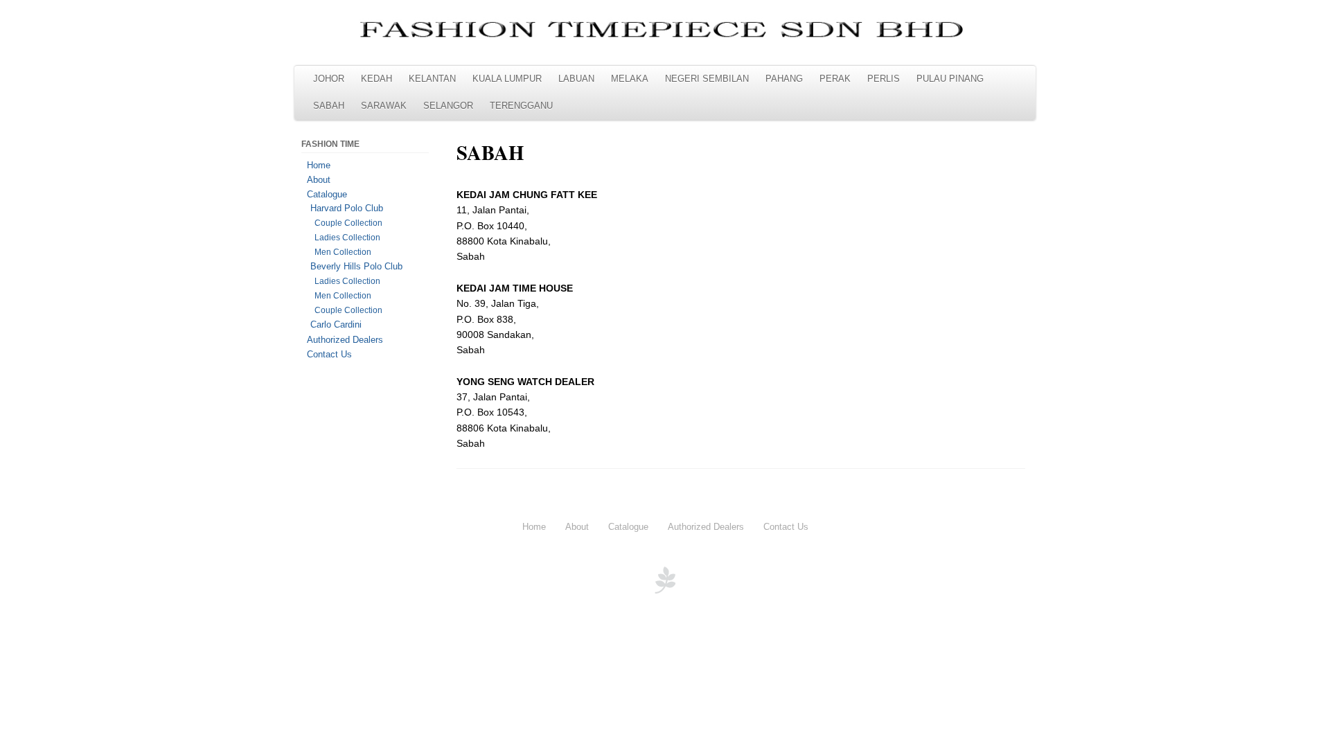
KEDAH (376, 79)
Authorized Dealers (345, 340)
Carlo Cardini (336, 325)
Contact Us (329, 354)
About (318, 180)
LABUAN (576, 79)
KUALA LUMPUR (507, 79)
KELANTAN (432, 79)
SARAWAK (384, 106)
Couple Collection (348, 223)
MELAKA (629, 79)
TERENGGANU (521, 106)
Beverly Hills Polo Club (356, 266)
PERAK (835, 79)
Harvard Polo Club (346, 208)
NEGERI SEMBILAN (707, 79)
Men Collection (342, 252)
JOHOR (328, 79)
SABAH (328, 106)
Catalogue (327, 194)
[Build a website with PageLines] (665, 590)
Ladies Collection (347, 237)
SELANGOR (448, 106)
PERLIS (883, 79)
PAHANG (784, 79)
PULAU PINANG (950, 79)
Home (318, 165)
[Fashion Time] (665, 30)
